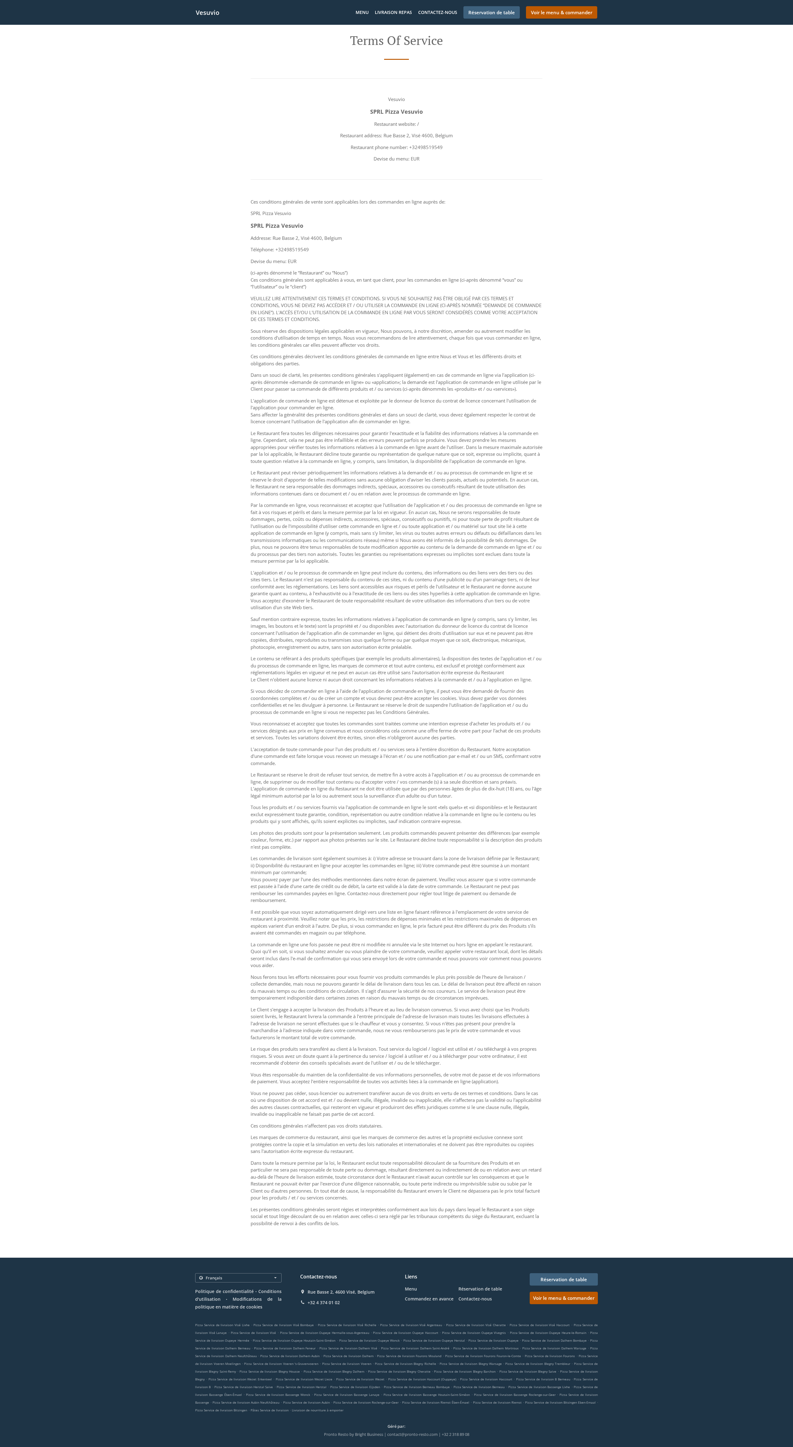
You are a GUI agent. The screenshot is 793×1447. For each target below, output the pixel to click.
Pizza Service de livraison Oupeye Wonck (369, 1340)
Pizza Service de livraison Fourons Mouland (409, 1356)
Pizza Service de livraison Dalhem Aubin (290, 1356)
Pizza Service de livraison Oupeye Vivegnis (474, 1332)
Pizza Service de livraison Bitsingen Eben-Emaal (560, 1402)
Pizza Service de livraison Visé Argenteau (411, 1325)
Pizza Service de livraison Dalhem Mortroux (485, 1348)
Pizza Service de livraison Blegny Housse (269, 1371)
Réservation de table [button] (491, 12)
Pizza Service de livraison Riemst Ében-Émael (435, 1402)
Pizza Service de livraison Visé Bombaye (283, 1325)
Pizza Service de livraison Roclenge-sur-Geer (366, 1402)
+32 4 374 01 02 (324, 1302)
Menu (362, 12)
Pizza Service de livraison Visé (253, 1332)
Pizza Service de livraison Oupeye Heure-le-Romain (548, 1332)
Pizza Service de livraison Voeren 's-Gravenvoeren (281, 1363)
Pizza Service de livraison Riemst (497, 1402)
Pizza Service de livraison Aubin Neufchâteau (245, 1402)
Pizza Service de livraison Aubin (306, 1402)
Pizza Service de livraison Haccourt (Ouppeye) (422, 1379)
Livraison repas (393, 12)
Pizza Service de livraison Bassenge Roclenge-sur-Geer (515, 1394)
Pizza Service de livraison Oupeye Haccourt (405, 1332)
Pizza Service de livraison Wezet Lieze (304, 1379)
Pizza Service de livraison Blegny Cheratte (399, 1371)
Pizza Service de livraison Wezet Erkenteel (240, 1379)
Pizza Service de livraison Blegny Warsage (471, 1363)
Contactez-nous (437, 12)
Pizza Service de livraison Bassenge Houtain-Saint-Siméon (426, 1394)
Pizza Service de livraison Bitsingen (221, 1410)
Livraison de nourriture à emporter (318, 1410)
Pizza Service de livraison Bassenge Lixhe (539, 1387)
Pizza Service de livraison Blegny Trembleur (537, 1363)
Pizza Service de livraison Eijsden (355, 1387)
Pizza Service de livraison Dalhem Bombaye (554, 1340)
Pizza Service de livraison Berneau (479, 1387)
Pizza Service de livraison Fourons (550, 1356)
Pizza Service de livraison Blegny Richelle (405, 1363)
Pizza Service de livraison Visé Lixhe (222, 1325)
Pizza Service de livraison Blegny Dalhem (334, 1371)
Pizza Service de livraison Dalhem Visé (348, 1348)
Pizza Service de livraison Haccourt (486, 1379)
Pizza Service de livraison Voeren (346, 1363)
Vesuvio (207, 12)
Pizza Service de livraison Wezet (360, 1379)
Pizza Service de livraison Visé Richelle (347, 1325)
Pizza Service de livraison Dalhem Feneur (285, 1348)
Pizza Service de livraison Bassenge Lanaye (346, 1394)
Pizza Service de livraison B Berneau (543, 1379)
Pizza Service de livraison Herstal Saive (243, 1387)
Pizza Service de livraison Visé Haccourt (540, 1325)
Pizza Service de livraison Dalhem (348, 1356)
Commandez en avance (429, 1299)
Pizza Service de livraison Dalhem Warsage (554, 1348)
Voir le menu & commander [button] (561, 12)
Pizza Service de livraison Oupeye (493, 1340)
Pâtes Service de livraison (270, 1410)
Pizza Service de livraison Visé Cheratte (476, 1325)
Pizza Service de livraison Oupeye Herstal (434, 1340)
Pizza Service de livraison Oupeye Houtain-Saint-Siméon (294, 1340)
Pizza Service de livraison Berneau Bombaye (417, 1387)
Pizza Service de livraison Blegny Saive (528, 1371)
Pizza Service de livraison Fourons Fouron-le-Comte (483, 1356)
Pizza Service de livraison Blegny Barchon (465, 1371)
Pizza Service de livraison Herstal (301, 1387)
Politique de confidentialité (224, 1291)
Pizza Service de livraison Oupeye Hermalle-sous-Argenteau (324, 1332)
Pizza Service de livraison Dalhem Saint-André (415, 1348)
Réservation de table (480, 1289)
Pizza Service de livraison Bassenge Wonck (278, 1394)
